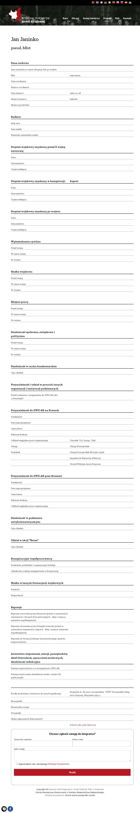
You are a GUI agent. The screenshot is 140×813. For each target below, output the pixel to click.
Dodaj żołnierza (91, 18)
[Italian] (109, 2)
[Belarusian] (93, 2)
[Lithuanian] (113, 2)
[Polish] (117, 2)
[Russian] (121, 2)
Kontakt (127, 18)
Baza (65, 18)
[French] (101, 2)
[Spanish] (126, 2)
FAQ (117, 18)
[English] (97, 2)
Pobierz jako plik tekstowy (83, 725)
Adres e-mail (77, 739)
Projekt (107, 18)
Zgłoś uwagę (19, 749)
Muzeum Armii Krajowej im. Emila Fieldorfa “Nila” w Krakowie (76, 789)
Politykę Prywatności (58, 764)
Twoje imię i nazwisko (23, 739)
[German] (105, 2)
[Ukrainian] (130, 2)
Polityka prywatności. (55, 795)
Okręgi (75, 18)
